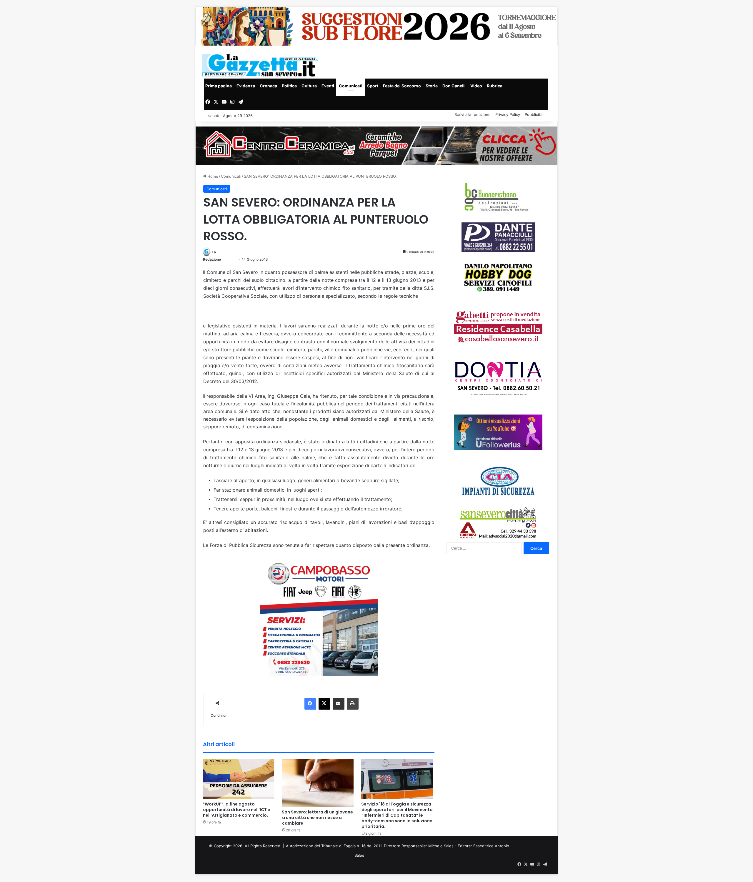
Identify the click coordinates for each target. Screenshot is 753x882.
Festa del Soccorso (402, 85)
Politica (289, 85)
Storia (432, 85)
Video (476, 85)
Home (212, 176)
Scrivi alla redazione (472, 114)
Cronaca (268, 85)
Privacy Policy (507, 114)
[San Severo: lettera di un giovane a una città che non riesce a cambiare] (318, 782)
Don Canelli (454, 85)
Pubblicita (533, 114)
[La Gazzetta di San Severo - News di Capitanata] (261, 65)
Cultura (309, 85)
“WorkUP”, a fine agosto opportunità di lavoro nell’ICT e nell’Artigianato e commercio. (236, 809)
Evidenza (245, 85)
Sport (372, 85)
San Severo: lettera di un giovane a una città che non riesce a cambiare (317, 817)
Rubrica (494, 85)
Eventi (327, 85)
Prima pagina (218, 85)
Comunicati (350, 85)
